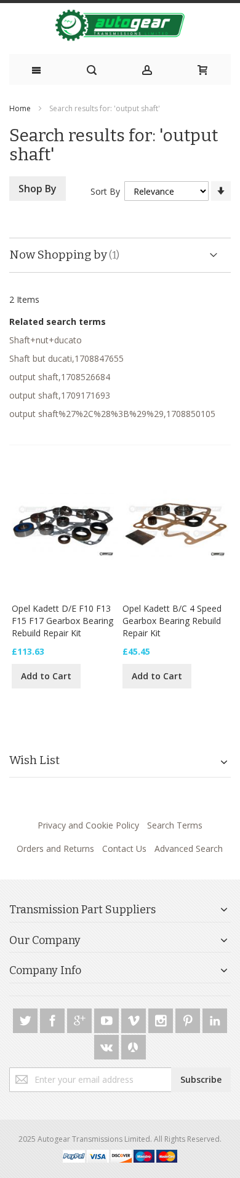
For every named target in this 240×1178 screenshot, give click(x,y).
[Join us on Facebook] (53, 1018)
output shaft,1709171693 (59, 395)
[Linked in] (214, 1018)
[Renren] (133, 1045)
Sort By (105, 191)
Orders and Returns (55, 848)
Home (20, 108)
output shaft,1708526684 (59, 377)
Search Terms (174, 825)
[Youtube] (107, 1018)
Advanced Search (188, 848)
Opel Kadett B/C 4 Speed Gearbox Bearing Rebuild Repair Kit (172, 621)
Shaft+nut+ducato (45, 340)
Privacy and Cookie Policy (88, 825)
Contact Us (124, 848)
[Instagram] (161, 1018)
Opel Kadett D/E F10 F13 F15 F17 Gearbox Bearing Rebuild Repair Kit (62, 621)
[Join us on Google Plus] (80, 1018)
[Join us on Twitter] (26, 1018)
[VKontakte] (107, 1045)
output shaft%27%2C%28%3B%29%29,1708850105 (112, 413)
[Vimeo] (134, 1018)
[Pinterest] (188, 1018)
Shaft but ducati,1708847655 (66, 358)
